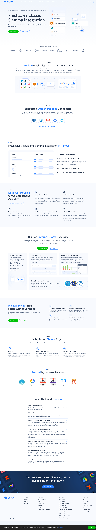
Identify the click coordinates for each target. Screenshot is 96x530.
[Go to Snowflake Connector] (62, 120)
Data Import (62, 499)
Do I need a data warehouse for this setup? (39, 420)
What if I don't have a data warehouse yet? (39, 429)
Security (38, 523)
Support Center (86, 509)
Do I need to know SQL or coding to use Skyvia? (40, 441)
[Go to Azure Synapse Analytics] (41, 120)
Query (39, 501)
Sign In (82, 1)
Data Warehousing (63, 507)
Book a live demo (25, 31)
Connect (40, 507)
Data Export (62, 501)
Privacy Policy (45, 523)
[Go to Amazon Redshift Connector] (34, 120)
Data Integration (15, 10)
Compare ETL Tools (87, 505)
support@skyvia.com (86, 523)
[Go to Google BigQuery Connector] (55, 120)
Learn (84, 507)
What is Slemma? (32, 413)
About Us (26, 499)
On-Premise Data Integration (65, 509)
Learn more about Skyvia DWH (16, 203)
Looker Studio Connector (44, 509)
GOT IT (91, 527)
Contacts (26, 501)
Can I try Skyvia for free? (34, 459)
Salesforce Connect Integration (66, 515)
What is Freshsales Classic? (35, 405)
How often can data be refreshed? (37, 450)
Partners (26, 503)
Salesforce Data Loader (64, 513)
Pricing (39, 511)
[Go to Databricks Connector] (48, 120)
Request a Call (75, 1)
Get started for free (13, 31)
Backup (40, 505)
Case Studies (86, 501)
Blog (84, 499)
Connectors (41, 503)
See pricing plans (13, 320)
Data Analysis (62, 511)
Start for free (23, 320)
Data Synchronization (64, 503)
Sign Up (90, 1)
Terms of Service (29, 523)
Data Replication (63, 505)
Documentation (86, 511)
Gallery (84, 503)
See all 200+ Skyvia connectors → (48, 126)
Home (9, 10)
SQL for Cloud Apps (63, 517)
